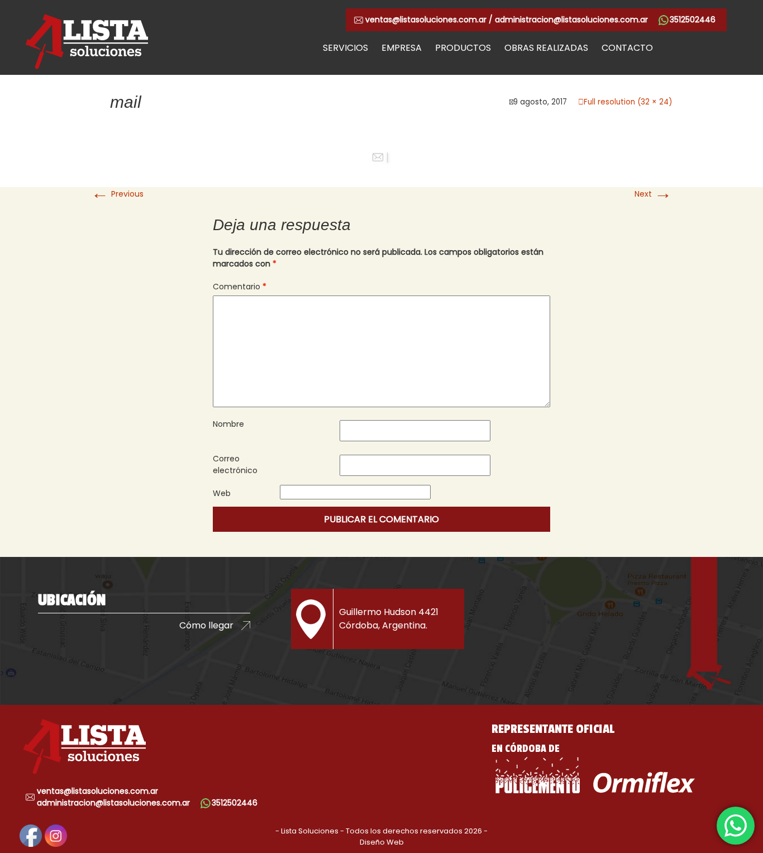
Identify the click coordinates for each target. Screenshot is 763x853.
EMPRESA (402, 47)
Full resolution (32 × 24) (628, 102)
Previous (117, 193)
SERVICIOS (345, 47)
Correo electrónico (235, 464)
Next (653, 193)
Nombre (228, 424)
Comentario (239, 286)
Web (222, 493)
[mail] (381, 157)
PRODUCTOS (463, 47)
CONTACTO (627, 47)
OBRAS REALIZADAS (546, 47)
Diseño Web (382, 842)
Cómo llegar (206, 625)
